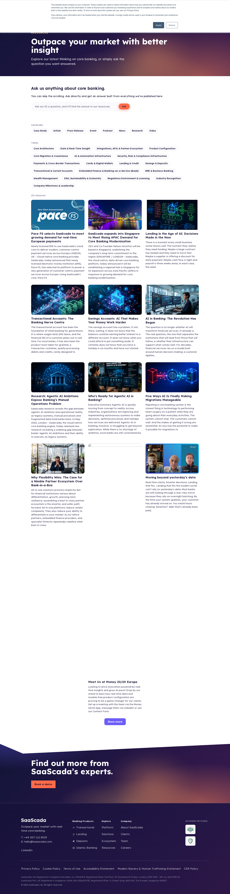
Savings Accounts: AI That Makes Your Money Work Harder (113, 320)
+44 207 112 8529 (35, 837)
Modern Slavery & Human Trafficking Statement (149, 868)
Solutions (108, 834)
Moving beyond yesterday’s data (171, 477)
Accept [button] (158, 25)
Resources (108, 847)
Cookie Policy (51, 868)
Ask (124, 106)
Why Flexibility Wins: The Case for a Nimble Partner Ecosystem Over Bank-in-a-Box (57, 481)
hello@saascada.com (38, 841)
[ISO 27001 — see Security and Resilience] (190, 829)
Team (124, 841)
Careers (126, 847)
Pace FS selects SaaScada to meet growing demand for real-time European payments (57, 237)
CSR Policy (191, 868)
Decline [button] (172, 25)
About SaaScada (132, 827)
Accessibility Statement (98, 868)
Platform (107, 827)
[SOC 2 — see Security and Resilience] (190, 841)
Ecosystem (109, 841)
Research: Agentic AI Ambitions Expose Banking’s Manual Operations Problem (55, 400)
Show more (115, 721)
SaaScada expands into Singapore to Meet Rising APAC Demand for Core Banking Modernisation (114, 237)
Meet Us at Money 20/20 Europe (112, 682)
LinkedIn (27, 850)
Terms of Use (71, 868)
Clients (125, 834)
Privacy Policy (30, 868)
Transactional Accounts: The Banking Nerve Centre (52, 320)
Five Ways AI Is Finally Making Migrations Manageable (169, 398)
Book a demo (43, 784)
